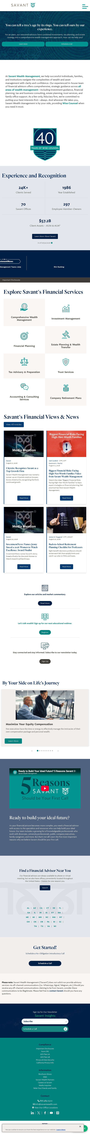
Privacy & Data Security (45, 1060)
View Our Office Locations (46, 1107)
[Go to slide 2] (39, 750)
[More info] (51, 243)
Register (44, 632)
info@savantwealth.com (46, 1104)
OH (28, 922)
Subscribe (28, 1021)
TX (42, 926)
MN (40, 917)
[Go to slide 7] (50, 750)
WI (55, 926)
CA (41, 908)
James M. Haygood (55, 537)
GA (29, 912)
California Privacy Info (45, 1063)
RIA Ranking (45, 267)
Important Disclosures (11, 280)
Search (45, 888)
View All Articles (13, 424)
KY (52, 912)
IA (46, 912)
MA (59, 912)
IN (40, 912)
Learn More (23, 44)
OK (35, 922)
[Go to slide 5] (46, 750)
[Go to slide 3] (41, 750)
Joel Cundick (53, 461)
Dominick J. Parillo (55, 463)
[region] (43, 1128)
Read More (24, 498)
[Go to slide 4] (44, 750)
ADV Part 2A (45, 1054)
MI (33, 917)
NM (54, 917)
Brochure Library (45, 1074)
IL (35, 912)
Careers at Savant (45, 1082)
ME (27, 917)
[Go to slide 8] (52, 750)
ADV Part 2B (45, 1057)
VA (48, 926)
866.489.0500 (45, 1101)
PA (48, 922)
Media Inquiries (45, 1085)
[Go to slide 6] (48, 750)
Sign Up (45, 661)
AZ (34, 908)
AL (28, 908)
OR (42, 922)
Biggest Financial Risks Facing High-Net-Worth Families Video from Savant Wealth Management (65, 473)
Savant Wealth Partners (45, 1080)
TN (35, 926)
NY (61, 917)
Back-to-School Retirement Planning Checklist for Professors (65, 546)
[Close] (80, 1126)
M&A (45, 1077)
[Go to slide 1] (37, 750)
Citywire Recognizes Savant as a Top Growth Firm (22, 469)
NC (47, 917)
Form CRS (45, 1051)
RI (54, 922)
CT (47, 908)
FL (60, 908)
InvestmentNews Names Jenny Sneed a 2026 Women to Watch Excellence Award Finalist (22, 547)
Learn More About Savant (45, 236)
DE (54, 908)
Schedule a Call (66, 44)
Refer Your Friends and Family (45, 1088)
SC (60, 922)
